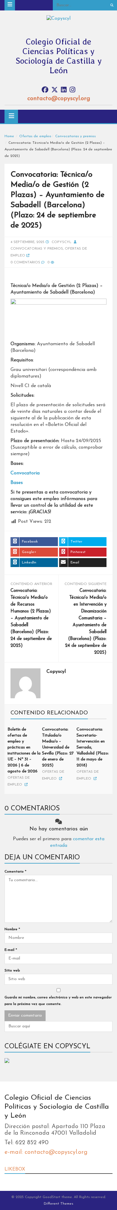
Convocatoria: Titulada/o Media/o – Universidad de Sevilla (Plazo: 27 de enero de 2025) (58, 747)
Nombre (12, 929)
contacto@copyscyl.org (58, 99)
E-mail (10, 950)
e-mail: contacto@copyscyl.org (45, 1152)
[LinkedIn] (64, 90)
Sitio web (12, 970)
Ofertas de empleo (35, 136)
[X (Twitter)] (54, 90)
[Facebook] (45, 90)
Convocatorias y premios (75, 136)
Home (9, 136)
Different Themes (58, 1204)
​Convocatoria (25, 473)
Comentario (15, 871)
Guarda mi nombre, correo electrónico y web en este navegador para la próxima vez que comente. (58, 1001)
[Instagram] (72, 90)
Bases (16, 482)
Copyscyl (61, 242)
